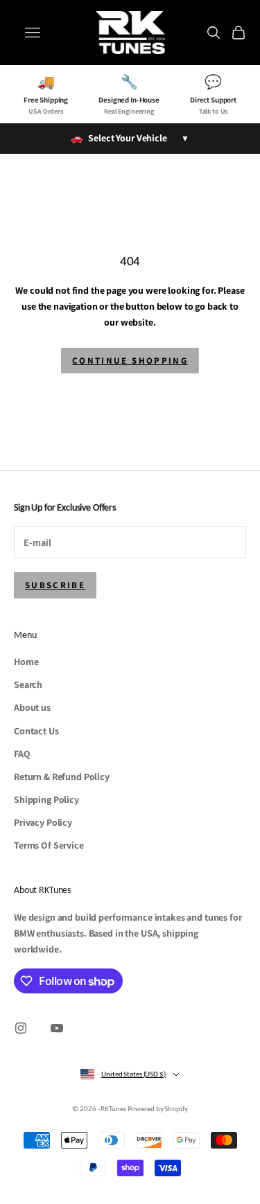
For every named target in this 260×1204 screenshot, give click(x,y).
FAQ (22, 753)
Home (26, 661)
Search (28, 684)
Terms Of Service (49, 845)
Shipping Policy (46, 799)
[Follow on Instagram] (21, 1028)
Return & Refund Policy (62, 776)
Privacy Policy (43, 822)
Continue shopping (130, 360)
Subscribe (55, 585)
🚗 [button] (130, 138)
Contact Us (36, 731)
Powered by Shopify (158, 1108)
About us (32, 707)
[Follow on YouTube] (57, 1028)
